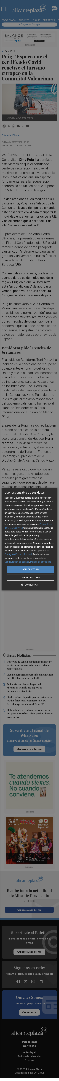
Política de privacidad (40, 562)
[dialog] (29, 539)
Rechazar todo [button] (30, 577)
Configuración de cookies (17, 562)
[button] (29, 584)
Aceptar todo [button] (30, 569)
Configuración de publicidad (18, 554)
